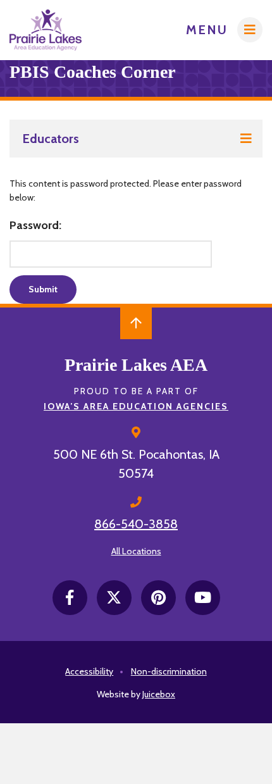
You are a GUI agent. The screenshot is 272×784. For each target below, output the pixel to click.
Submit (43, 289)
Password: (35, 225)
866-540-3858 (136, 524)
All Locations (136, 551)
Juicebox (158, 694)
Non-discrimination (169, 671)
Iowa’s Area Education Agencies (136, 406)
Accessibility (89, 671)
